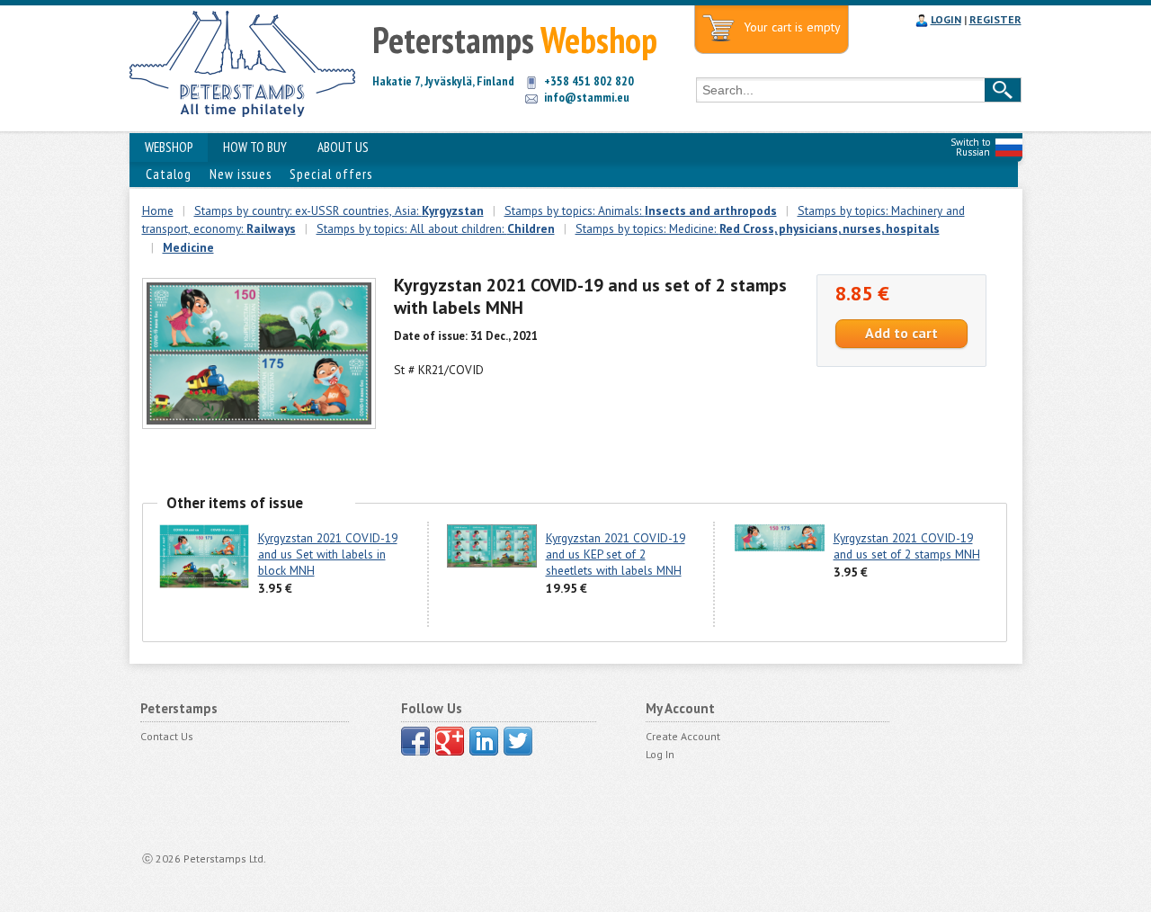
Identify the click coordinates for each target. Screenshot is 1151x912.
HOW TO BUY (255, 147)
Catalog (169, 174)
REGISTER (995, 19)
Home (158, 210)
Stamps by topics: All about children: (436, 228)
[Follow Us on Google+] (449, 741)
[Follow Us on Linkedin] (483, 741)
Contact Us (166, 736)
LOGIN (946, 19)
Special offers (331, 174)
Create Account (683, 736)
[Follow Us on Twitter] (518, 741)
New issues (241, 174)
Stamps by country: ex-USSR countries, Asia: (339, 210)
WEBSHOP (168, 147)
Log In (660, 754)
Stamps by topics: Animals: (640, 210)
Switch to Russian (970, 147)
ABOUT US (343, 147)
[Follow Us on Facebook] (415, 741)
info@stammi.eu (586, 97)
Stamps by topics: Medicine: (758, 228)
